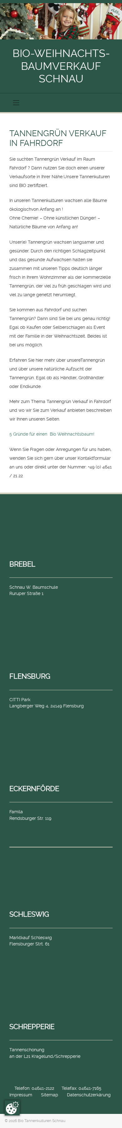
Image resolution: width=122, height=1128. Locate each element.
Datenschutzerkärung (89, 1094)
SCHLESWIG (29, 914)
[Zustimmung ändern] (12, 1107)
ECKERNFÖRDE (34, 788)
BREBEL (22, 564)
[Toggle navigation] (16, 103)
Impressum (20, 1094)
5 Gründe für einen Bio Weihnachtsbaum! (51, 434)
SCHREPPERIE (31, 1026)
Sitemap (49, 1094)
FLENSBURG (29, 676)
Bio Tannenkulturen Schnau (41, 1121)
